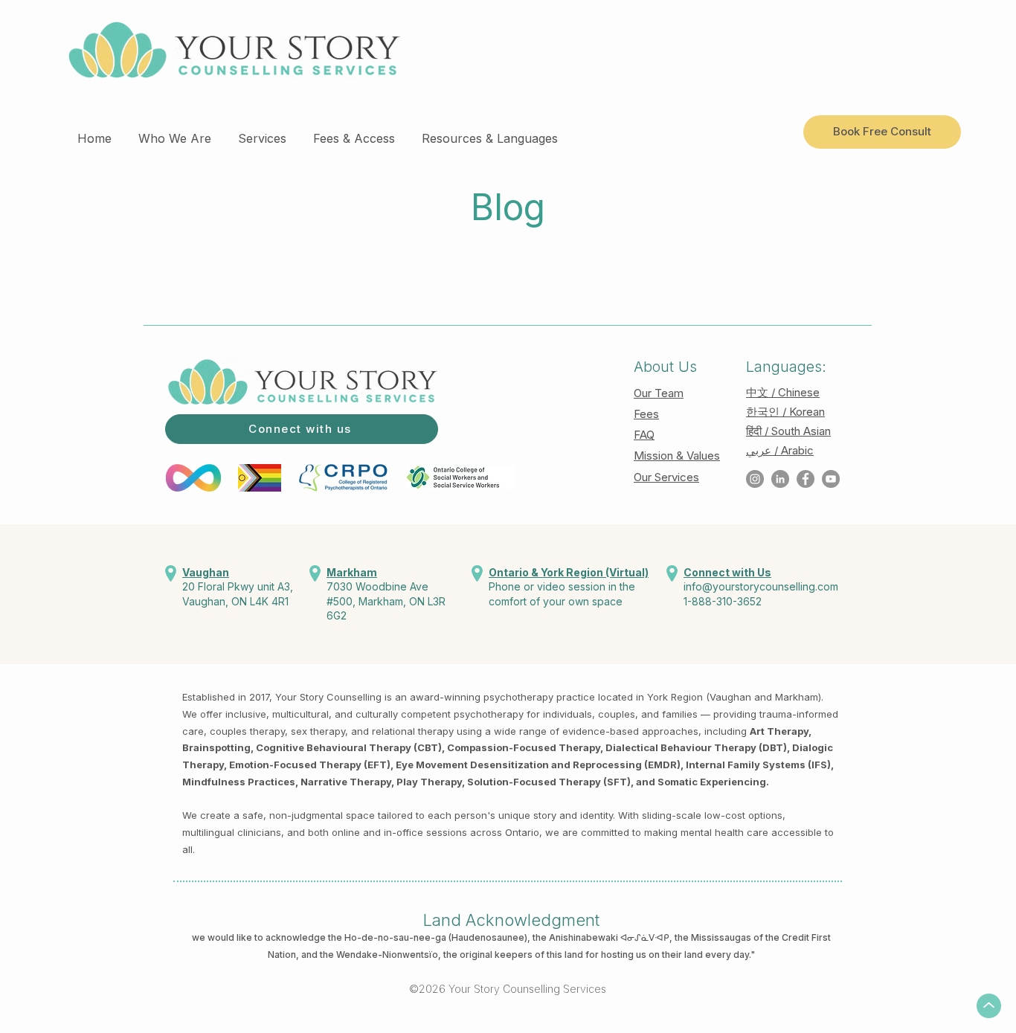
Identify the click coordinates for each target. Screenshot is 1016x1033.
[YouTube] (831, 479)
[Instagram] (755, 479)
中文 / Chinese (783, 392)
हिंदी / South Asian (788, 431)
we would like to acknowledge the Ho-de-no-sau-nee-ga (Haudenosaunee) (359, 937)
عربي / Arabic (780, 450)
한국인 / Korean (785, 412)
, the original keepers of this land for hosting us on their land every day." (596, 954)
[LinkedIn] (780, 479)
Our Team (659, 393)
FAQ (644, 435)
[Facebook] (805, 479)
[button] (175, 131)
